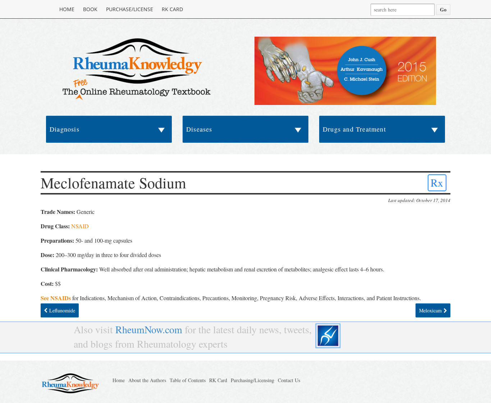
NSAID (80, 226)
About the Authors (147, 380)
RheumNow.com (148, 329)
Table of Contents (188, 380)
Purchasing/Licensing (252, 380)
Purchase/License (129, 9)
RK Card (172, 9)
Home (66, 9)
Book (90, 9)
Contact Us (289, 380)
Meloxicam (430, 310)
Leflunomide (62, 310)
